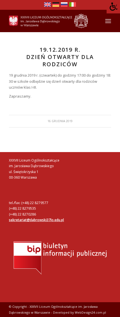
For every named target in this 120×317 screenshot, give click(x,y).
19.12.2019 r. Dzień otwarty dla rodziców (60, 57)
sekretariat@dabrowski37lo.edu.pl (36, 219)
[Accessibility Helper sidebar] (113, 6)
